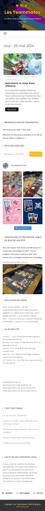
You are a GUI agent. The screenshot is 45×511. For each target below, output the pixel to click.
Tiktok (39, 493)
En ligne (8, 77)
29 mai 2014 (35, 72)
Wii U (19, 80)
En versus (16, 77)
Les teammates (15, 72)
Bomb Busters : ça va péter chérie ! (20, 316)
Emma (6, 342)
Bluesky (9, 493)
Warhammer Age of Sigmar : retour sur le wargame (21, 430)
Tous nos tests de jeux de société (19, 388)
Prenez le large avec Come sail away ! (21, 313)
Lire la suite (12, 109)
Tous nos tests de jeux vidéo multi (20, 391)
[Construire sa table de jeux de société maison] (22, 279)
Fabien (6, 348)
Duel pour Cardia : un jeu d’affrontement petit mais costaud (20, 422)
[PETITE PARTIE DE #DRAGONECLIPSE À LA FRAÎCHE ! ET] (32, 184)
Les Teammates (22, 12)
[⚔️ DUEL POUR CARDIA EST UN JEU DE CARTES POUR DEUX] (32, 211)
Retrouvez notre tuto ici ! (15, 262)
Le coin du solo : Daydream (14, 415)
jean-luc (6, 354)
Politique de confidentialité (17, 385)
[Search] (23, 27)
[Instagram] (22, 5)
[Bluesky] (17, 5)
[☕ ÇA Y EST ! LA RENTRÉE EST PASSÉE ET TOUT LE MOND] (12, 211)
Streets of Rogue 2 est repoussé (19, 478)
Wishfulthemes (22, 507)
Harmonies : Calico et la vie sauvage (20, 322)
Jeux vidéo (26, 77)
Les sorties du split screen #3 (17, 481)
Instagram (25, 493)
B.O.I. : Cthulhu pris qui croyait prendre (22, 319)
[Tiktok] (26, 5)
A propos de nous (11, 382)
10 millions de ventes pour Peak (16, 443)
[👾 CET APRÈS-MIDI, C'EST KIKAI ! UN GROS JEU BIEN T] (12, 184)
